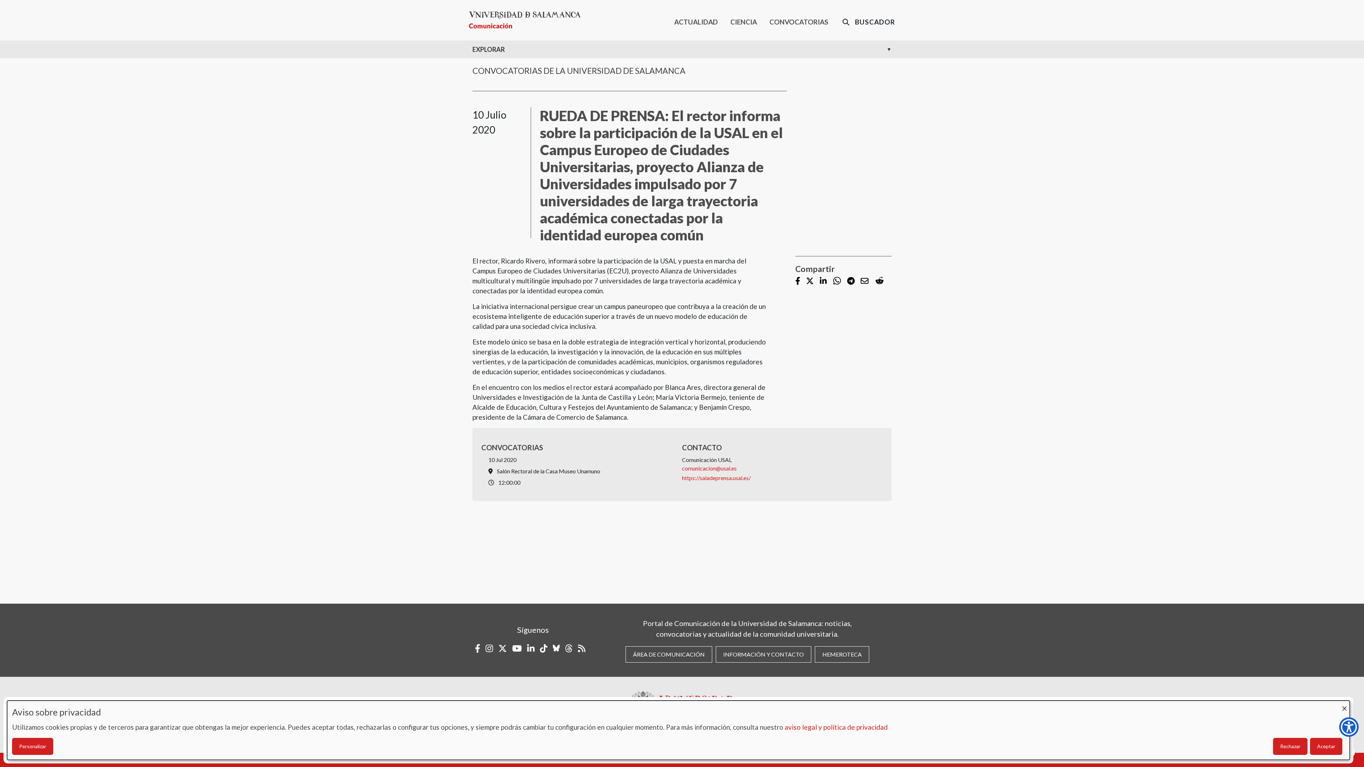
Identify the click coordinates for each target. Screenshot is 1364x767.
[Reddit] (879, 281)
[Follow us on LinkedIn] (823, 281)
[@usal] (569, 648)
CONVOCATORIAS (798, 22)
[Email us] (864, 281)
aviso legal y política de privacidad (836, 727)
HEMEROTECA (842, 654)
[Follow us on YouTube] (517, 648)
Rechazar (1290, 746)
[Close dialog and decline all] (1344, 705)
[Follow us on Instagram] (489, 648)
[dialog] (678, 730)
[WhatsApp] (837, 281)
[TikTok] (543, 648)
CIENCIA (743, 22)
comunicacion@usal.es (709, 468)
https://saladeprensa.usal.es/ (716, 477)
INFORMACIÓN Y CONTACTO (763, 654)
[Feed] (581, 648)
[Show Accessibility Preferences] (1349, 727)
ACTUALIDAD (696, 22)
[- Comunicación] (527, 20)
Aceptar (1326, 746)
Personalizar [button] (32, 746)
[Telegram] (851, 281)
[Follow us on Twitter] (810, 281)
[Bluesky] (556, 648)
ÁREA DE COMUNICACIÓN (669, 654)
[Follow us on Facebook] (797, 281)
